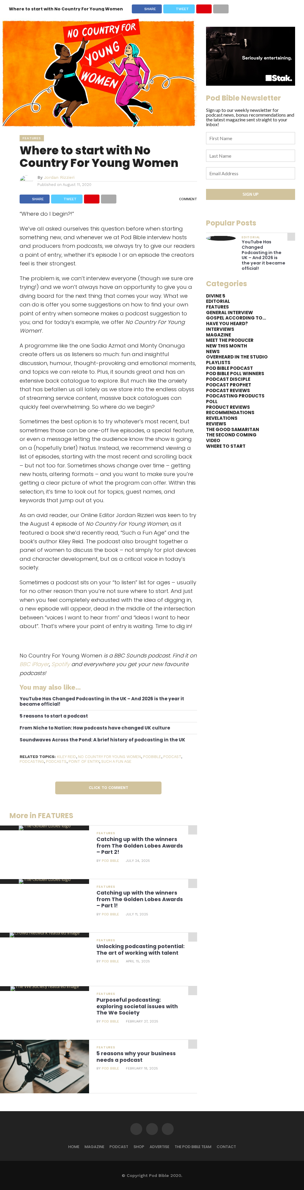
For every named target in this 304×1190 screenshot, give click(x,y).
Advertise (159, 1146)
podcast (172, 756)
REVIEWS (216, 424)
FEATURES (217, 307)
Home (73, 1146)
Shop (139, 1146)
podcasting (32, 761)
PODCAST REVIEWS (228, 390)
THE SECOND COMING (231, 435)
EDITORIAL (218, 301)
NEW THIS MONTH (226, 346)
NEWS (213, 351)
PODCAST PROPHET (228, 385)
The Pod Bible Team (193, 1146)
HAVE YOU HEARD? (227, 323)
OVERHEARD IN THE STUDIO (237, 357)
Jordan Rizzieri (59, 177)
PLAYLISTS (218, 362)
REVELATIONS (222, 418)
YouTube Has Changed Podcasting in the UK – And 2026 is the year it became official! (102, 701)
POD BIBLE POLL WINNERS (235, 373)
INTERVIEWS (220, 329)
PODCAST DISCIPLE (228, 379)
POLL (212, 401)
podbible (152, 756)
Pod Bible (110, 861)
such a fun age (116, 761)
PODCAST (119, 1146)
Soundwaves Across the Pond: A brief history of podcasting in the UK (102, 740)
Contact (226, 1146)
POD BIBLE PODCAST (229, 368)
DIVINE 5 (215, 296)
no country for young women (109, 756)
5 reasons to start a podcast (54, 716)
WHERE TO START (226, 446)
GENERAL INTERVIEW (229, 312)
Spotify (60, 664)
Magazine (94, 1146)
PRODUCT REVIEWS (228, 407)
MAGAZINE (218, 335)
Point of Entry (84, 761)
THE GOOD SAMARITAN (232, 429)
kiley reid (66, 756)
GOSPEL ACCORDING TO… (236, 318)
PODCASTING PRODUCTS (235, 396)
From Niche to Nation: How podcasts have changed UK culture (95, 728)
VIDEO (213, 440)
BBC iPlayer (34, 664)
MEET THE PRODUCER (230, 340)
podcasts (56, 761)
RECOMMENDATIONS (230, 412)
